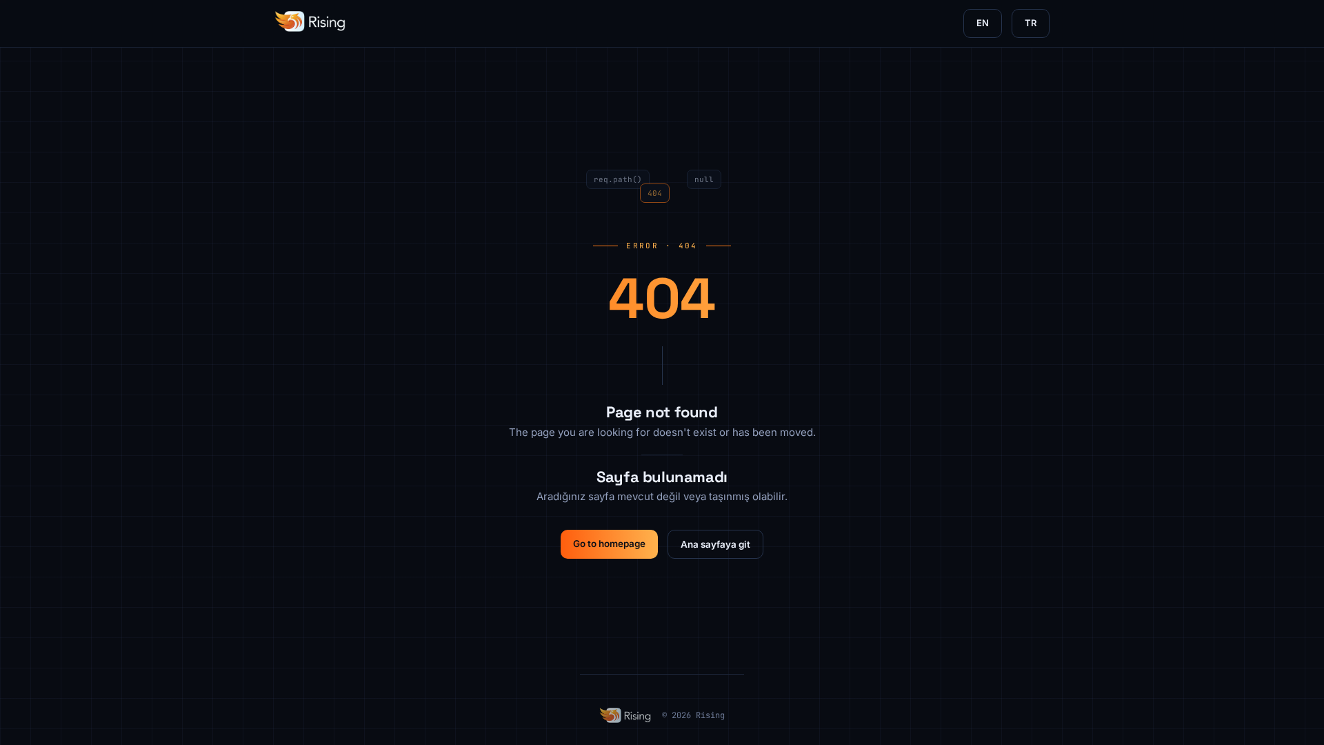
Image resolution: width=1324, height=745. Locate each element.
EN (982, 22)
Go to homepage (609, 543)
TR (1030, 22)
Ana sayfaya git (715, 544)
